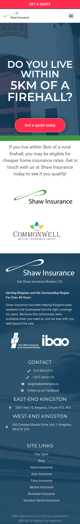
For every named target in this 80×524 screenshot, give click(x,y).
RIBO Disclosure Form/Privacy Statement (40, 516)
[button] (71, 15)
